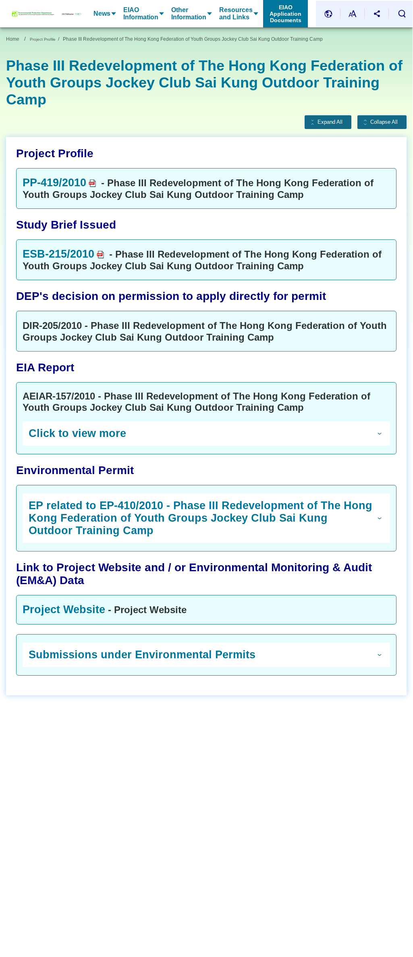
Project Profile (43, 39)
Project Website (64, 609)
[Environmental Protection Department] (33, 14)
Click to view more (77, 433)
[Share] (377, 14)
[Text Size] (352, 14)
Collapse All (384, 122)
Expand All (330, 122)
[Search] (402, 14)
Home (12, 39)
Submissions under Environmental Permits (142, 655)
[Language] (328, 14)
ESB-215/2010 (58, 254)
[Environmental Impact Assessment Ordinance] (67, 13)
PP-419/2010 (54, 183)
